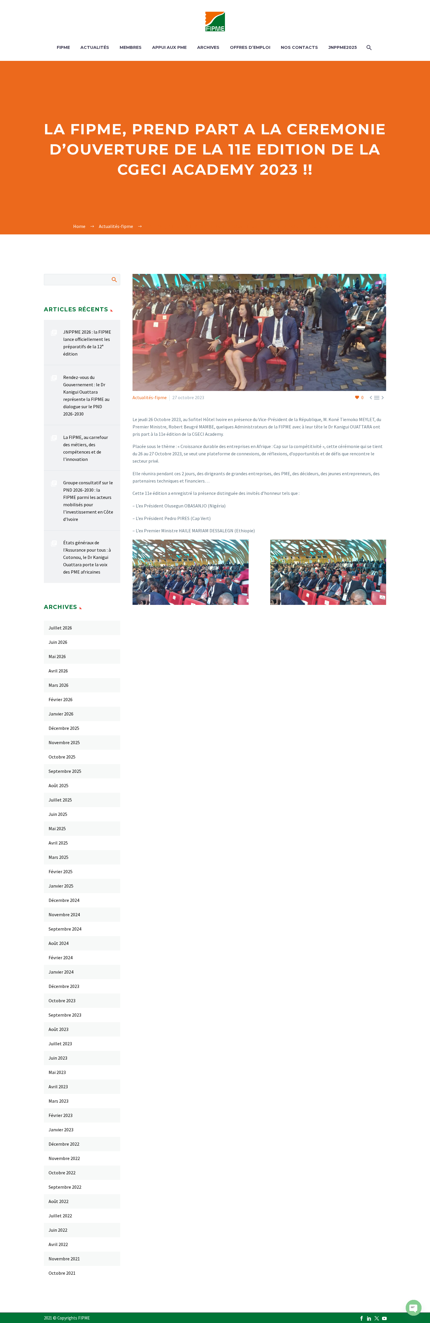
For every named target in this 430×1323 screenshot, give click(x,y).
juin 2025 (58, 814)
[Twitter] (144, 624)
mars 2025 (58, 857)
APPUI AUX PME (169, 47)
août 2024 (58, 943)
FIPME (63, 47)
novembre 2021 (64, 1259)
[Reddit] (178, 624)
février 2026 (61, 699)
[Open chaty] (414, 1308)
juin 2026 (58, 642)
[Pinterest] (153, 624)
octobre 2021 (62, 1273)
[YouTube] (384, 1318)
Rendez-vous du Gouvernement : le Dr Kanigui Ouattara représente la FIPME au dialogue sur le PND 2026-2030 (86, 395)
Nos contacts (299, 47)
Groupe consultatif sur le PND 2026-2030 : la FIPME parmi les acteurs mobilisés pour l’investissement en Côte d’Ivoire (88, 501)
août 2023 (58, 1029)
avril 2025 (58, 843)
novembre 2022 (64, 1158)
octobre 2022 (62, 1173)
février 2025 (61, 871)
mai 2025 (57, 828)
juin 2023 (58, 1058)
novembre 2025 (64, 742)
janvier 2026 (61, 714)
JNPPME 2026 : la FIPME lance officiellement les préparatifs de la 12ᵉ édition (87, 343)
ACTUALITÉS (94, 47)
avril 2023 (58, 1086)
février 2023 (61, 1115)
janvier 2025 (61, 886)
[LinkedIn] (170, 624)
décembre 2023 (64, 986)
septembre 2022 (65, 1187)
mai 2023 (57, 1072)
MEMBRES (131, 47)
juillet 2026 (60, 628)
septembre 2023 (65, 1015)
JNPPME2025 (342, 47)
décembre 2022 (64, 1144)
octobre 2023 (62, 1000)
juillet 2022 (60, 1216)
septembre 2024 (65, 929)
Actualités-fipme (150, 397)
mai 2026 (57, 656)
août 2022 (58, 1201)
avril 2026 (58, 671)
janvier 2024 (61, 972)
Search (114, 279)
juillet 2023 (60, 1043)
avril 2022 (58, 1244)
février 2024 (61, 957)
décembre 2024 (64, 900)
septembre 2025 (65, 771)
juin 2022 (58, 1230)
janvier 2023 (61, 1129)
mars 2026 (58, 685)
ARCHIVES (208, 47)
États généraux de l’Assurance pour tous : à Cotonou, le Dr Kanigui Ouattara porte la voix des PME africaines (87, 557)
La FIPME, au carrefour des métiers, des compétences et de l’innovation (85, 448)
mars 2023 (58, 1101)
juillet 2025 (60, 800)
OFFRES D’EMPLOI (250, 47)
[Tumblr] (161, 624)
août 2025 (58, 785)
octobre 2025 (62, 757)
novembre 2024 (64, 914)
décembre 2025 (64, 728)
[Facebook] (136, 624)
